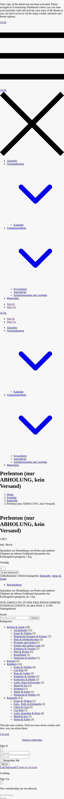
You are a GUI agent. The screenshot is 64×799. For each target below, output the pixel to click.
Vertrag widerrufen (32, 739)
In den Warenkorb (9, 572)
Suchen (34, 618)
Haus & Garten (22, 673)
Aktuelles (12, 160)
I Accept (4, 734)
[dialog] (32, 783)
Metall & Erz (21, 685)
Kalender (19, 224)
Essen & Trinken (23, 633)
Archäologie (20, 630)
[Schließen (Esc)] (11, 795)
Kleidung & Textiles (24, 648)
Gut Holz (19, 670)
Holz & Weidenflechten (26, 639)
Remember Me (11, 760)
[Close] (1, 749)
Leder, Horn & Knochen (27, 682)
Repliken (12, 664)
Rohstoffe (12, 500)
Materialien (13, 298)
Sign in (4, 764)
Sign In (11, 304)
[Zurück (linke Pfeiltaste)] (1, 798)
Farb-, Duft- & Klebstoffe (27, 704)
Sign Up (11, 307)
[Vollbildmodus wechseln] (4, 795)
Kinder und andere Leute (27, 645)
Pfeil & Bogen (21, 651)
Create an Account (27, 767)
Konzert (11, 661)
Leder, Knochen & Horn (27, 713)
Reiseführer (20, 654)
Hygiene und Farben (25, 642)
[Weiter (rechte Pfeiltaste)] (4, 798)
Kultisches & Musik (24, 679)
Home (10, 494)
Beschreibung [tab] (14, 584)
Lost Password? (8, 767)
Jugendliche (20, 292)
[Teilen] (8, 795)
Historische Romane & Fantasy (30, 636)
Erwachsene (20, 289)
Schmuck (19, 688)
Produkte (12, 497)
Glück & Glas (21, 707)
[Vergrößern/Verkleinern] (1, 795)
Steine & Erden (22, 691)
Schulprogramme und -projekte (30, 295)
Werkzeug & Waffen (25, 657)
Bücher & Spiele (16, 627)
